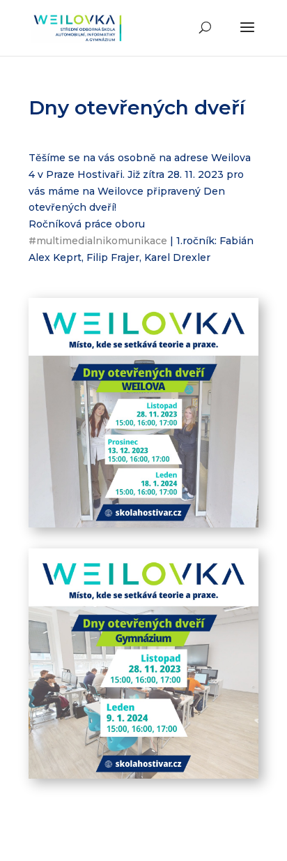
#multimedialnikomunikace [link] (98, 240)
